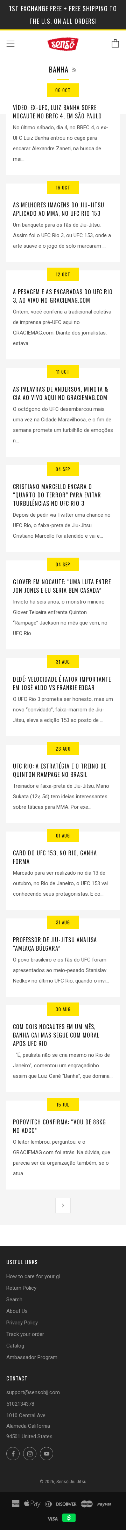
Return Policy (21, 1288)
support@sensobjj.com (33, 1392)
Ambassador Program (31, 1357)
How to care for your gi (33, 1276)
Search (14, 1299)
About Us (17, 1311)
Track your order (25, 1334)
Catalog (15, 1346)
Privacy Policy (22, 1322)
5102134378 (20, 1404)
